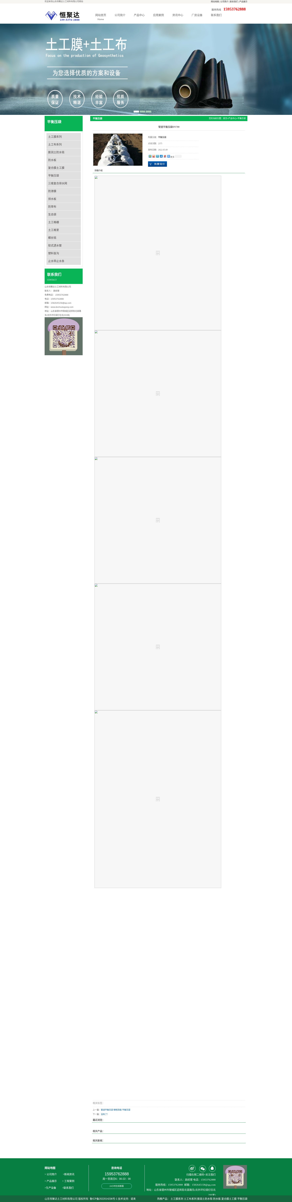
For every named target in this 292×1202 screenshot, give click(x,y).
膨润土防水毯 (56, 152)
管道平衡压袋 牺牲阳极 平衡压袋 (115, 1110)
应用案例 (158, 15)
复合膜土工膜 (56, 167)
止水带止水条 (56, 261)
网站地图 (215, 2)
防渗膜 (52, 191)
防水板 (52, 160)
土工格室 (53, 230)
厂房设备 (197, 15)
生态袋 (52, 214)
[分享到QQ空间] (150, 156)
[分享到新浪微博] (153, 156)
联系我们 (234, 2)
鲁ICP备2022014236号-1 (103, 1198)
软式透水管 (55, 245)
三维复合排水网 (57, 183)
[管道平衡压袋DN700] (117, 150)
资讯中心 (177, 15)
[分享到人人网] (161, 156)
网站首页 (100, 17)
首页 (225, 118)
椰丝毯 (52, 237)
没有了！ (105, 1114)
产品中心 (139, 15)
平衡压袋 (53, 175)
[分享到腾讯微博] (157, 156)
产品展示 (243, 2)
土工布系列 (55, 144)
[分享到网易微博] (165, 156)
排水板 (52, 198)
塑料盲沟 (53, 253)
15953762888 (157, 164)
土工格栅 (53, 222)
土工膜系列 (55, 136)
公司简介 (224, 2)
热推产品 (162, 1198)
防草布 (52, 206)
